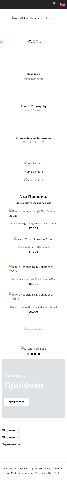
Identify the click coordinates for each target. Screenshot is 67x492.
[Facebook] (29, 455)
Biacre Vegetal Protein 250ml (33, 246)
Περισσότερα (17, 402)
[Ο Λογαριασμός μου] (46, 4)
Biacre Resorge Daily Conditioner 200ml (33, 279)
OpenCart (58, 468)
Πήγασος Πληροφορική (30, 468)
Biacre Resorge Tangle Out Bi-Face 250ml (33, 223)
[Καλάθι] (55, 214)
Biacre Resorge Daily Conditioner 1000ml (33, 307)
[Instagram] (37, 455)
